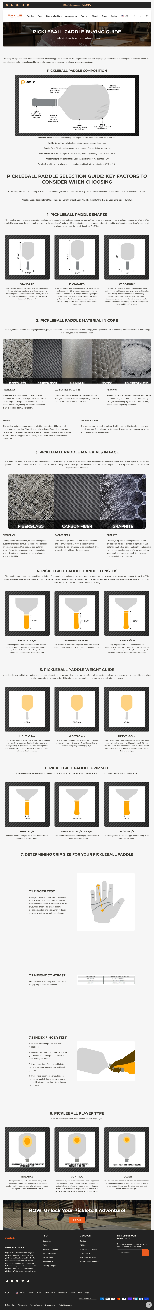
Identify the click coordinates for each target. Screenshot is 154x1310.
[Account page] (141, 16)
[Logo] (15, 16)
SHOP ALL (77, 1220)
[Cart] (147, 16)
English (8, 1293)
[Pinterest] (22, 5)
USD (20, 1293)
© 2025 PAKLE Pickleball (87, 1299)
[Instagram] (7, 5)
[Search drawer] (135, 16)
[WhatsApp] (28, 5)
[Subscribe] (145, 1252)
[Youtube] (17, 5)
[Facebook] (12, 5)
